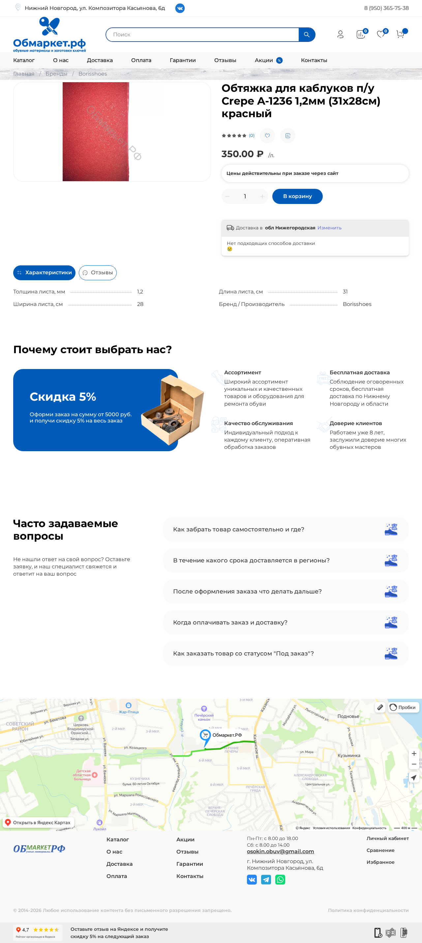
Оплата (141, 60)
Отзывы (225, 60)
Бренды (56, 74)
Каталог (24, 60)
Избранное (381, 862)
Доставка (100, 60)
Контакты (314, 60)
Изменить (329, 228)
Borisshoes (92, 74)
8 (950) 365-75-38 (386, 8)
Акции (264, 60)
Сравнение (381, 850)
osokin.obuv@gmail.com (280, 851)
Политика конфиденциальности (368, 910)
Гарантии (183, 60)
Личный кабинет (388, 838)
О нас (61, 60)
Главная (24, 74)
